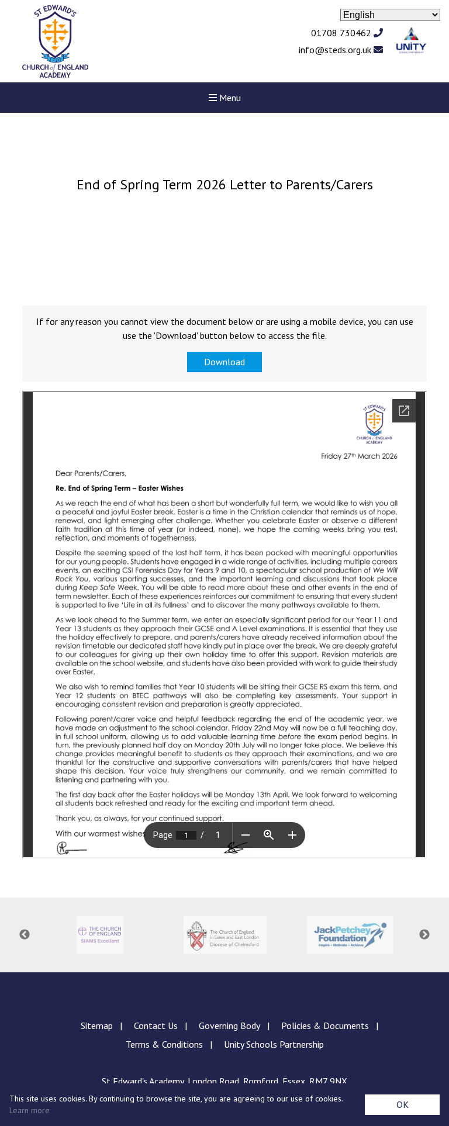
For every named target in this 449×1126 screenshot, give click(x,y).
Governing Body (229, 1025)
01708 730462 (342, 32)
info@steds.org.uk (336, 49)
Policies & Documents (325, 1025)
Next (424, 935)
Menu (229, 97)
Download (224, 362)
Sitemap (97, 1025)
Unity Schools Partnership (274, 1044)
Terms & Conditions (164, 1044)
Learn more (29, 1110)
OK (402, 1104)
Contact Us (156, 1025)
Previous (24, 935)
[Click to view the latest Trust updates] (411, 41)
